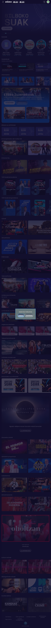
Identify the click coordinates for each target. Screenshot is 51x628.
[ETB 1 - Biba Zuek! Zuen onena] (6, 44)
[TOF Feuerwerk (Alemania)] (27, 131)
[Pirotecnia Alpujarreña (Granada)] (14, 385)
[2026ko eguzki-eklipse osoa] (25, 409)
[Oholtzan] (25, 528)
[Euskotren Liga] (40, 187)
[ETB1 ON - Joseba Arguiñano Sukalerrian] (29, 44)
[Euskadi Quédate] (25, 208)
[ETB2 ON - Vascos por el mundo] (41, 44)
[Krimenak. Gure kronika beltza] (14, 605)
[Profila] (48, 2)
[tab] (6, 33)
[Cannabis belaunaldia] (14, 586)
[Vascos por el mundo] (40, 208)
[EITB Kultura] (14, 566)
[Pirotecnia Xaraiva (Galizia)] (10, 131)
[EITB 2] (22, 2)
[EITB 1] (15, 2)
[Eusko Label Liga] (10, 187)
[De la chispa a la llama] (27, 303)
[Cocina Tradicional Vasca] (14, 485)
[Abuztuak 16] (14, 366)
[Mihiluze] (14, 465)
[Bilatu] (44, 2)
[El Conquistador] (14, 148)
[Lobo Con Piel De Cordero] (10, 303)
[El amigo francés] (10, 330)
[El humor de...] (14, 446)
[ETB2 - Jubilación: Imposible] (18, 44)
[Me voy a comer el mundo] (14, 228)
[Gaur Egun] (10, 81)
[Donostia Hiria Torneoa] (14, 266)
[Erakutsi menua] (3, 2)
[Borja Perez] (14, 167)
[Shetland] (14, 347)
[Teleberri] (27, 81)
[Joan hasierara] (8, 2)
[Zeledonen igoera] (14, 504)
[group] (25, 48)
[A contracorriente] (27, 330)
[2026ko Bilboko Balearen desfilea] (14, 113)
